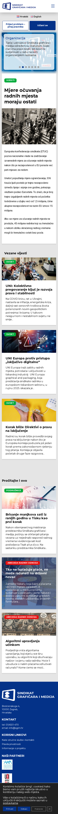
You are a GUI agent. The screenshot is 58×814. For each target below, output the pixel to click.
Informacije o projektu (14, 748)
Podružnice (13, 490)
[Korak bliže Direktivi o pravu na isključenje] (29, 410)
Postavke (39, 809)
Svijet (10, 262)
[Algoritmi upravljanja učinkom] (29, 624)
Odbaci (24, 809)
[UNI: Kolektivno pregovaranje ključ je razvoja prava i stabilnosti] (29, 269)
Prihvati (9, 809)
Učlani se (42, 25)
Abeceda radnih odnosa (23, 563)
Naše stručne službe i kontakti (18, 740)
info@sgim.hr (16, 728)
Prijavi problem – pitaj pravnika (15, 25)
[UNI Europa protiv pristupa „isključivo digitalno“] (29, 341)
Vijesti (10, 80)
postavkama (10, 803)
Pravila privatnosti (11, 744)
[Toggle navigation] (53, 6)
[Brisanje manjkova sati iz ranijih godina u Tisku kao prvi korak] (29, 497)
